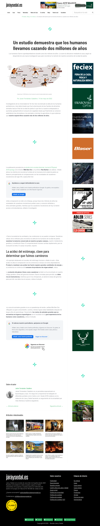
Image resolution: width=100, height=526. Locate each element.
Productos (77, 492)
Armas (76, 495)
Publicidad (53, 481)
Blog (28, 16)
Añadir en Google (18, 194)
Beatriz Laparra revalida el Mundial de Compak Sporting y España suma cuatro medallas (34, 435)
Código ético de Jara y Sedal (59, 488)
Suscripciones (54, 483)
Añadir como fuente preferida (22, 336)
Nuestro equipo (55, 485)
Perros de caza (78, 497)
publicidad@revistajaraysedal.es (30, 492)
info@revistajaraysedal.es (23, 496)
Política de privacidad (57, 492)
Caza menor (78, 488)
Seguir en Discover (41, 336)
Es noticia (33, 16)
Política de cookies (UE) (57, 499)
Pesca (76, 490)
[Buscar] (93, 12)
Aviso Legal (53, 490)
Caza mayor (78, 485)
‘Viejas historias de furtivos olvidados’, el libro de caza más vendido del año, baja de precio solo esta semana (54, 435)
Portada (24, 16)
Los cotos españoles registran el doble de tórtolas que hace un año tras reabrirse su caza (14, 456)
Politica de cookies (56, 495)
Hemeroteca (78, 499)
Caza (75, 483)
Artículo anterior (12, 406)
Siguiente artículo (56, 406)
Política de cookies (56, 497)
